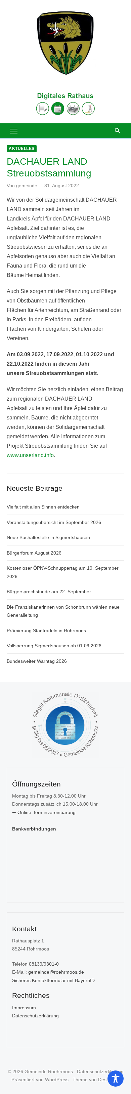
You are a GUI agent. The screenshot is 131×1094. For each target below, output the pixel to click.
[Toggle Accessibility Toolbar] (115, 1078)
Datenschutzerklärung (35, 1015)
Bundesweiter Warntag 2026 (37, 661)
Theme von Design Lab (97, 1079)
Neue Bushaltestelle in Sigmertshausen (48, 537)
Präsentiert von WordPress (40, 1079)
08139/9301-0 (44, 964)
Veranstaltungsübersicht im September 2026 (54, 522)
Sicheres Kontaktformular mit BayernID (53, 980)
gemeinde (26, 185)
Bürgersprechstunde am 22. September (49, 591)
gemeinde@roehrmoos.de (56, 972)
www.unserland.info (30, 455)
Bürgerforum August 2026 (34, 553)
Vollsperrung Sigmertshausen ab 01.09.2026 (54, 645)
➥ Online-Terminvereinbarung (44, 812)
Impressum (24, 1007)
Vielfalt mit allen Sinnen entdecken (43, 507)
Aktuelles (22, 148)
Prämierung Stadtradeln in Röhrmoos (46, 630)
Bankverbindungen (34, 829)
